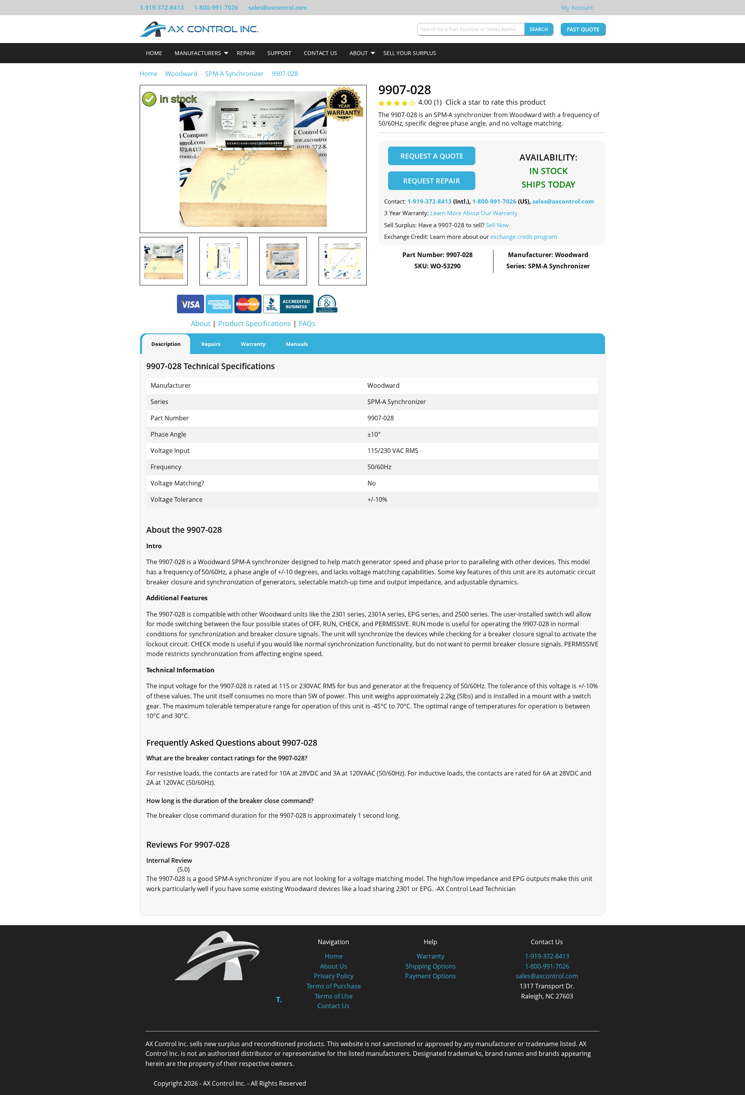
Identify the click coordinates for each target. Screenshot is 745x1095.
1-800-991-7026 (216, 7)
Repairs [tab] (210, 343)
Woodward (181, 73)
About (359, 53)
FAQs (307, 323)
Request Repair (431, 180)
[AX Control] (217, 955)
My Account (577, 7)
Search (539, 29)
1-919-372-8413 (162, 7)
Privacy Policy (333, 976)
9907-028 (285, 73)
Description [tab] (166, 343)
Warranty (430, 956)
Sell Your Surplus (409, 53)
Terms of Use (334, 996)
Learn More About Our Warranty (474, 213)
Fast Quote (583, 29)
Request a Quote (431, 156)
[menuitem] (154, 53)
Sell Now (497, 225)
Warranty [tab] (253, 343)
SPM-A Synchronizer (234, 73)
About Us (333, 966)
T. (279, 999)
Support (279, 53)
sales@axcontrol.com (277, 7)
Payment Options (430, 976)
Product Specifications (254, 323)
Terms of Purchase (334, 986)
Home (154, 53)
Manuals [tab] (297, 343)
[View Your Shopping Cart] (599, 7)
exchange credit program (523, 236)
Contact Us (320, 53)
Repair (246, 53)
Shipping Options (430, 966)
